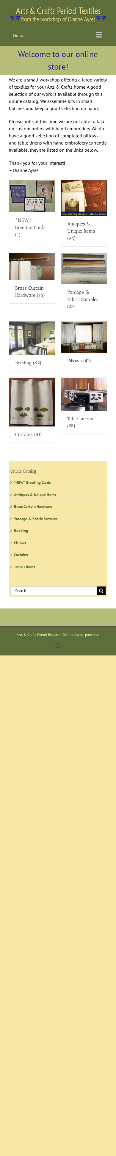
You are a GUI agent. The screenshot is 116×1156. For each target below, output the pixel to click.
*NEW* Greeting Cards (32, 481)
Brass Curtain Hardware (33, 505)
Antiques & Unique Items (35, 493)
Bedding (21, 529)
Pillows (20, 541)
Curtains (21, 553)
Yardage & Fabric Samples (35, 517)
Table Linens (24, 565)
